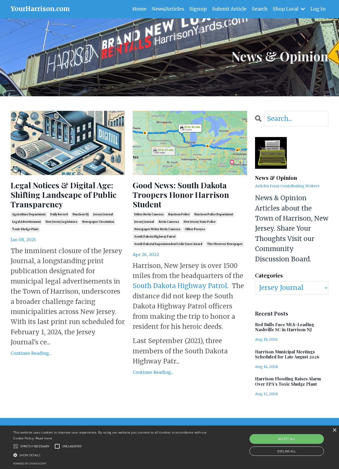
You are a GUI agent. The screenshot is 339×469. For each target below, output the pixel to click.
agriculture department (29, 214)
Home (139, 9)
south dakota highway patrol (154, 236)
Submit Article (229, 9)
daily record (59, 214)
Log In (318, 9)
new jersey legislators (61, 222)
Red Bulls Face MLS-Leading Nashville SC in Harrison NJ (284, 327)
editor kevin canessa (148, 214)
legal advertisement (26, 222)
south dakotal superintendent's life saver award (168, 244)
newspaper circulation (98, 222)
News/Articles (168, 9)
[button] (114, 455)
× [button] (334, 430)
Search (259, 9)
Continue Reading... (31, 353)
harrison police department (213, 214)
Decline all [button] (286, 451)
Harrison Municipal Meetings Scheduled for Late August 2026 (287, 354)
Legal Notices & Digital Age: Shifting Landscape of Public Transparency (64, 194)
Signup (198, 9)
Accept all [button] (287, 439)
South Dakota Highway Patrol (180, 286)
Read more (43, 438)
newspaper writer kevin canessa (157, 229)
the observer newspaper (225, 244)
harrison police (179, 214)
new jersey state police (200, 222)
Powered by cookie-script (29, 463)
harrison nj (80, 214)
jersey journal (103, 214)
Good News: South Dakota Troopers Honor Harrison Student (181, 194)
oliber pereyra (195, 229)
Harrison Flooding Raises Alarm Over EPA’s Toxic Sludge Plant (288, 381)
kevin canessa (169, 222)
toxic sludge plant (25, 229)
